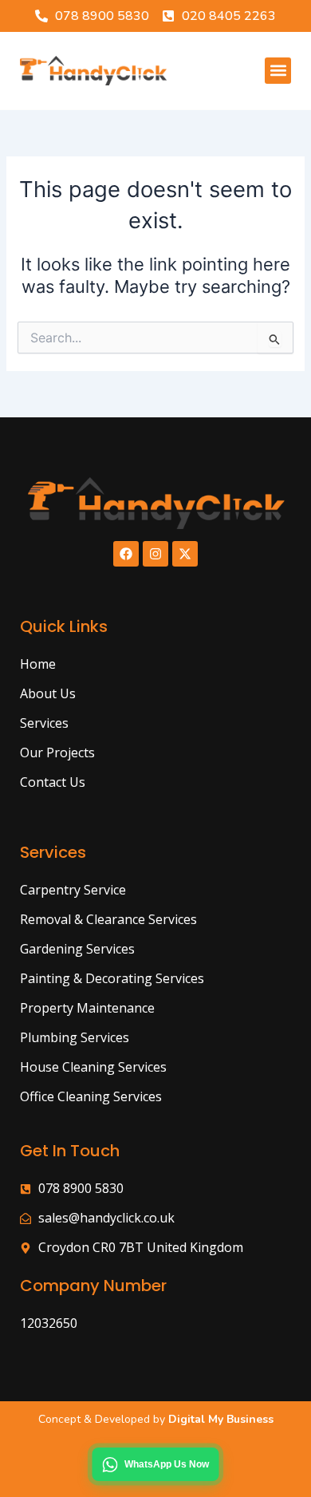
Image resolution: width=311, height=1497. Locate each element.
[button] (278, 70)
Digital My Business (219, 1419)
